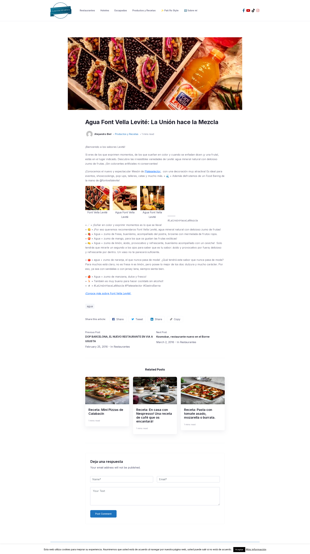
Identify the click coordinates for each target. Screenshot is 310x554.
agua (90, 306)
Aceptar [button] (239, 549)
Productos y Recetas (144, 10)
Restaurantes (87, 10)
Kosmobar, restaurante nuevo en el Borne (183, 336)
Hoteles (104, 10)
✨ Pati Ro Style (170, 10)
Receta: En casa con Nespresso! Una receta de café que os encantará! (154, 415)
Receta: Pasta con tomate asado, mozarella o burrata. (199, 413)
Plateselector (152, 171)
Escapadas (120, 10)
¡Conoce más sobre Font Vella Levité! (108, 293)
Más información (256, 549)
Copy (177, 319)
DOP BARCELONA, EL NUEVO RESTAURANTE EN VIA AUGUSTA (119, 339)
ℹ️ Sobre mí (190, 10)
